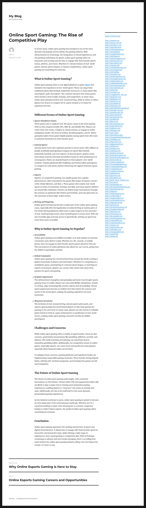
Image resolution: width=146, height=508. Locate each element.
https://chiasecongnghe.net (114, 162)
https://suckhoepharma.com (115, 200)
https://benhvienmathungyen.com (117, 158)
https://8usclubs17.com (113, 45)
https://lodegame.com (112, 131)
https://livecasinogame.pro (114, 124)
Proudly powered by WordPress (27, 499)
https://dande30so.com (113, 97)
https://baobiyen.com (112, 149)
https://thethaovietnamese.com (116, 207)
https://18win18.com (112, 40)
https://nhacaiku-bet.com (114, 110)
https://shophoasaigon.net (114, 198)
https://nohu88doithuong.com (115, 67)
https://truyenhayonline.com (115, 223)
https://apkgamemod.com (114, 144)
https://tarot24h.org (112, 205)
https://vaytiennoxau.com (114, 227)
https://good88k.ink (112, 119)
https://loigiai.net (111, 191)
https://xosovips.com (112, 92)
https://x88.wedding (112, 72)
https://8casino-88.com (113, 43)
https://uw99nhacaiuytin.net (115, 86)
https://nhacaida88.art (113, 104)
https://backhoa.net (112, 146)
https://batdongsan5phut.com (115, 155)
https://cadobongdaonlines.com (116, 83)
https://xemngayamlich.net (114, 232)
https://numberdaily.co (113, 196)
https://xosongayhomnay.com (115, 79)
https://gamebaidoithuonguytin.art (117, 108)
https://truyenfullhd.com (113, 221)
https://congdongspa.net (113, 169)
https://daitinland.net (112, 173)
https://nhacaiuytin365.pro (114, 88)
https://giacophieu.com (113, 178)
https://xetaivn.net (111, 236)
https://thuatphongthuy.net (114, 209)
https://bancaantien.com (113, 63)
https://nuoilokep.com (113, 140)
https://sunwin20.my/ (112, 36)
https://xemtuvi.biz (111, 234)
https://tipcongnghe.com (113, 216)
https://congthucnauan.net (114, 171)
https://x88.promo (111, 90)
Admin (11, 54)
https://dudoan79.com (113, 101)
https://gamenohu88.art (113, 115)
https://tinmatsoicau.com (114, 61)
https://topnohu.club (112, 65)
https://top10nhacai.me (113, 47)
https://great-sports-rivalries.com (117, 180)
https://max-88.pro (112, 133)
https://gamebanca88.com (114, 113)
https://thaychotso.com (113, 142)
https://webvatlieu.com (113, 230)
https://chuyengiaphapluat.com (116, 164)
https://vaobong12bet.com (114, 81)
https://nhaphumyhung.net (114, 194)
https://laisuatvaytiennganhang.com (117, 187)
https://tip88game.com (113, 99)
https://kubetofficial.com (113, 126)
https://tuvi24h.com (112, 225)
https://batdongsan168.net (114, 153)
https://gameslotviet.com (113, 117)
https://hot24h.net (111, 182)
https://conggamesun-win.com (116, 95)
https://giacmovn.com (112, 176)
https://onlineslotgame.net (114, 49)
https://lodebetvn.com (112, 128)
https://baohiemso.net (113, 151)
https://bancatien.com (112, 74)
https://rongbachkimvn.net (114, 54)
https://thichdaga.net (112, 56)
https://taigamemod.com (113, 203)
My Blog (15, 16)
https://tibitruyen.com (112, 212)
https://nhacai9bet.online (114, 135)
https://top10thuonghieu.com (115, 218)
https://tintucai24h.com (113, 214)
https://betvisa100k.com (113, 160)
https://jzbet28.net (111, 122)
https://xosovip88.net (112, 52)
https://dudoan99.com (113, 106)
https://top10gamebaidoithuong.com (117, 137)
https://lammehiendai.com (114, 189)
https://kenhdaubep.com (113, 185)
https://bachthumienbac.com (115, 77)
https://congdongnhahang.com (116, 167)
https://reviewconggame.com (115, 58)
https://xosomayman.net (113, 70)
